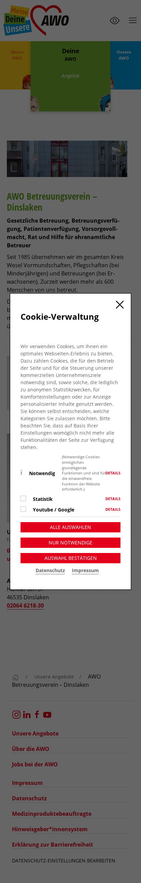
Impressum (85, 570)
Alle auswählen (70, 527)
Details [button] (112, 472)
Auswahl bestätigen (70, 558)
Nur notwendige (70, 542)
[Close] (120, 305)
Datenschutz (50, 570)
